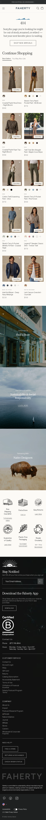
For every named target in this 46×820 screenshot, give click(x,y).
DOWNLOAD (9, 608)
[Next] (45, 2)
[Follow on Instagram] (17, 798)
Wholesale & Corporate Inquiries (11, 733)
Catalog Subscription (10, 677)
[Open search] (37, 8)
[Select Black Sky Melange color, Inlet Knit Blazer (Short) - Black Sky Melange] (7, 285)
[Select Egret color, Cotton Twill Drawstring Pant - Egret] (7, 189)
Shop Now (23, 465)
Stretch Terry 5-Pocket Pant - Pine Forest (32, 198)
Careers (5, 729)
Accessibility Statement (11, 680)
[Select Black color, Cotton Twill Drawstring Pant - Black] (11, 189)
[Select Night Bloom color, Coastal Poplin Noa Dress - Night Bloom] (3, 96)
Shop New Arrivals (23, 43)
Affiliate (5, 723)
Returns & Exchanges (14, 755)
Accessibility (6, 809)
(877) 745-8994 (15, 643)
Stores (4, 726)
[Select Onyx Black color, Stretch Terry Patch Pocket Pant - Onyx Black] (37, 96)
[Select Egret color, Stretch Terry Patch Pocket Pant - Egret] (33, 96)
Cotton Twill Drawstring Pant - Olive (11, 198)
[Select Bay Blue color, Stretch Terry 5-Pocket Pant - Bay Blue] (33, 189)
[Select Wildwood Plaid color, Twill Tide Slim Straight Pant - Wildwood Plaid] (29, 142)
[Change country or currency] (4, 804)
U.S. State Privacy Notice (10, 812)
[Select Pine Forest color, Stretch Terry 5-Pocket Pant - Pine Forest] (25, 189)
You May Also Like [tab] (19, 59)
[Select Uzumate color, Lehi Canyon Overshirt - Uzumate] (25, 285)
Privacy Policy (22, 809)
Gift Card (5, 671)
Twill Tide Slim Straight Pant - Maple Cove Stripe (33, 151)
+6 (40, 96)
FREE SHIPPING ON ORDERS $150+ (23, 2)
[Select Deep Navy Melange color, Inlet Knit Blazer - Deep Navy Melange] (3, 285)
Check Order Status (13, 762)
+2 (40, 236)
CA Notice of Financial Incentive (10, 687)
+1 (18, 285)
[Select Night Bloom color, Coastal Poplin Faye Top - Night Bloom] (3, 142)
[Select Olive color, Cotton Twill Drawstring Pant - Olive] (3, 189)
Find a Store (10, 749)
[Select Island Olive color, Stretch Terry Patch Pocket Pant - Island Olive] (29, 96)
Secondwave (38, 547)
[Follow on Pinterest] (4, 798)
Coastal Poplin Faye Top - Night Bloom (11, 151)
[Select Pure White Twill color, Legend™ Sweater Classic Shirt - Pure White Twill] (37, 236)
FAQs (4, 668)
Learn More (23, 405)
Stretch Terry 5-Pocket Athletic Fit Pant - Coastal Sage (11, 245)
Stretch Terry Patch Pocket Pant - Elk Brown (33, 102)
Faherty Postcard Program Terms (12, 691)
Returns (5, 674)
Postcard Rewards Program (12, 711)
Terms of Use (7, 683)
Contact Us (6, 662)
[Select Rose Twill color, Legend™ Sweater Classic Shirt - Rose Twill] (29, 236)
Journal (5, 720)
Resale (6, 714)
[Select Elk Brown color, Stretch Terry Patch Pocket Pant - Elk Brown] (25, 96)
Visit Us (23, 342)
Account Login (7, 665)
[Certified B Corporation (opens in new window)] (22, 625)
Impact (5, 708)
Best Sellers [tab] (6, 59)
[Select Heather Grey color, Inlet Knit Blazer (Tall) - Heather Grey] (15, 285)
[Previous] (1, 2)
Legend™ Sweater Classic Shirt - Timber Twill (33, 244)
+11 (40, 190)
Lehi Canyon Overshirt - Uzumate (33, 293)
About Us (5, 705)
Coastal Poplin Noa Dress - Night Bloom (11, 104)
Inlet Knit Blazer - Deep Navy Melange (10, 293)
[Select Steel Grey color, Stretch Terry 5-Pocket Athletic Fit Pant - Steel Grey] (37, 189)
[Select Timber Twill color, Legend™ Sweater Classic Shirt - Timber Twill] (25, 236)
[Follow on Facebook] (10, 798)
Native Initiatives (8, 717)
